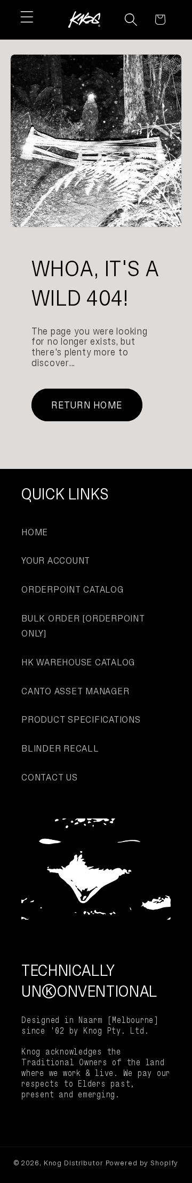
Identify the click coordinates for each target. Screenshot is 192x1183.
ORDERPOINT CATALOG (72, 589)
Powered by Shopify (142, 1162)
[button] (27, 17)
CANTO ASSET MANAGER (75, 691)
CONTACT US (49, 777)
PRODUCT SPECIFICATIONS (81, 719)
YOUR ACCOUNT (55, 560)
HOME (34, 532)
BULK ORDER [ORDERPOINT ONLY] (83, 626)
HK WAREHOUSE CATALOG (78, 662)
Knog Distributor (73, 1162)
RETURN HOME (86, 405)
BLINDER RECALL (60, 748)
